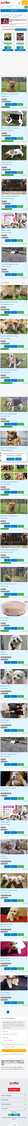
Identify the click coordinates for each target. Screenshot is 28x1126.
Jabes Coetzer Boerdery (8, 43)
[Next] (20, 1012)
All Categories (6, 15)
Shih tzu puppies (5, 992)
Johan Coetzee (20, 43)
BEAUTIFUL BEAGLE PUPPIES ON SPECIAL (9, 370)
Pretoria (9, 16)
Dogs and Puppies (18, 15)
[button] (25, 94)
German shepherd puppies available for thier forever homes (11, 196)
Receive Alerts (14, 1050)
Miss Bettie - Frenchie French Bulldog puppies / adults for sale (11, 94)
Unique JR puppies (7, 162)
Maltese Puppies (5, 958)
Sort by (23, 282)
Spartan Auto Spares (7, 209)
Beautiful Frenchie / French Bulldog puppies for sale (9, 302)
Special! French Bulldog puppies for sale (9, 448)
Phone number (5, 1037)
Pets (12, 15)
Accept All (18, 459)
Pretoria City (15, 16)
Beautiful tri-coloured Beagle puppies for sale (9, 414)
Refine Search (14, 10)
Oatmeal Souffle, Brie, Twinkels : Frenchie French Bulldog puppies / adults (9, 336)
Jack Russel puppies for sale (10, 264)
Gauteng (4, 16)
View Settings (10, 459)
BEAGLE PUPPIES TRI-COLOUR (10, 128)
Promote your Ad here (21, 29)
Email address (5, 1031)
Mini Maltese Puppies (6, 924)
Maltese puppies (6, 230)
